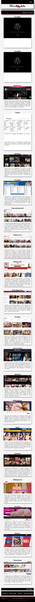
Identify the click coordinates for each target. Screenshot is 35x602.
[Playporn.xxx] (17, 242)
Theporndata (9, 598)
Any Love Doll (17, 348)
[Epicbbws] (17, 381)
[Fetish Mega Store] (17, 297)
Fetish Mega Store (17, 290)
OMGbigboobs (17, 480)
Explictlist (17, 453)
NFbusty (17, 533)
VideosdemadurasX (17, 208)
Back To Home (28, 12)
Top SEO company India (21, 600)
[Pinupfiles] (17, 513)
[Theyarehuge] (17, 567)
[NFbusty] (17, 540)
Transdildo (17, 51)
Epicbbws (17, 374)
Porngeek (17, 180)
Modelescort (17, 86)
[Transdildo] (17, 62)
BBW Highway (17, 400)
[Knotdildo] (17, 28)
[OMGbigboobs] (17, 487)
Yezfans (17, 112)
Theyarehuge (17, 560)
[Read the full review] (18, 285)
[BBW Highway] (17, 407)
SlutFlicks (17, 154)
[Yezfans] (17, 127)
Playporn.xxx (17, 235)
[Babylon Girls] (17, 270)
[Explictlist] (17, 460)
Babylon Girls (17, 262)
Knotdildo (17, 17)
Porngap (17, 317)
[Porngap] (17, 326)
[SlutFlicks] (17, 161)
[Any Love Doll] (17, 355)
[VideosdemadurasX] (17, 215)
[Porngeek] (17, 188)
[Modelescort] (17, 92)
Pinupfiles (17, 506)
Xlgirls (17, 427)
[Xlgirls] (17, 434)
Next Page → (29, 589)
